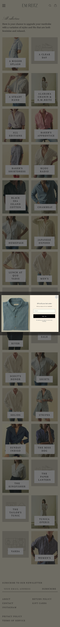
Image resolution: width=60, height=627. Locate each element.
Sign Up (44, 316)
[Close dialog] (56, 297)
